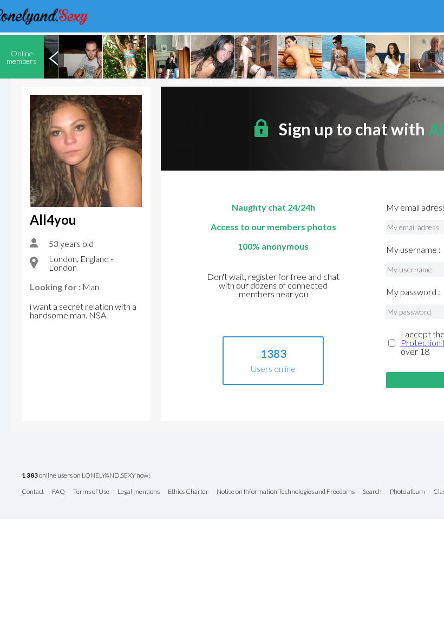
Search (372, 491)
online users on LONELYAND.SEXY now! (86, 475)
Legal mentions (138, 491)
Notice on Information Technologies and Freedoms (286, 491)
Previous (53, 57)
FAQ (58, 491)
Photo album (407, 491)
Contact (33, 491)
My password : (413, 292)
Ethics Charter (188, 491)
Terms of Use (91, 491)
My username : (413, 249)
